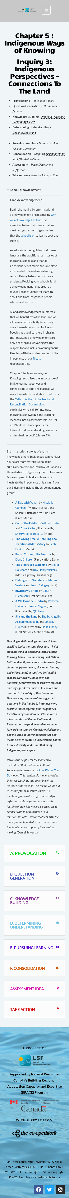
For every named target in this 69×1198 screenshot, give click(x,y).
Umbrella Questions (53, 116)
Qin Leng (38, 611)
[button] (34, 190)
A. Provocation (28, 853)
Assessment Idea (27, 988)
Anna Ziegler (38, 606)
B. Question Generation (22, 876)
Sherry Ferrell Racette (29, 533)
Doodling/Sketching (24, 132)
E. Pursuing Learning (31, 947)
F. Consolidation (27, 968)
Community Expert (23, 122)
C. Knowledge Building (24, 900)
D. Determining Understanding (26, 925)
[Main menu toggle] (46, 10)
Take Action (22, 1009)
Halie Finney (50, 626)
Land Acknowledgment (25, 189)
